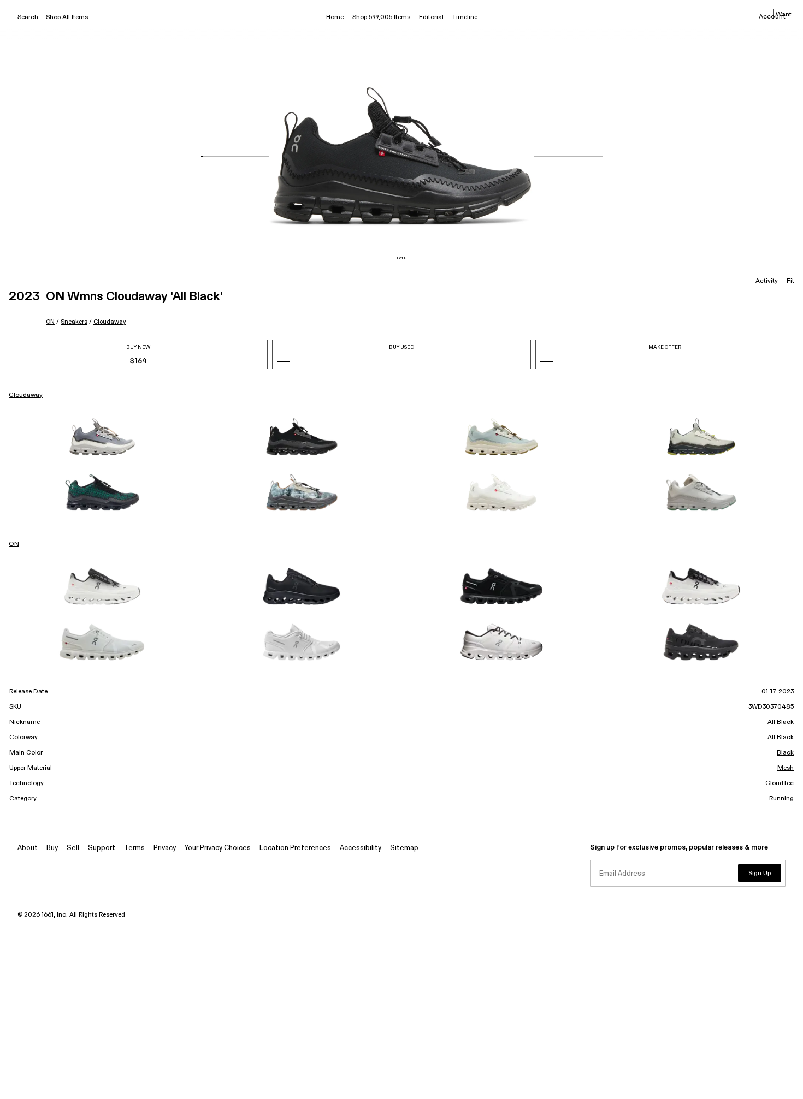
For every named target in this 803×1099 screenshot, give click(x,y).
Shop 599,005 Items (381, 17)
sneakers (74, 322)
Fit (790, 281)
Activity (766, 281)
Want (784, 14)
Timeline (464, 17)
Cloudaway (109, 322)
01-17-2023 (777, 691)
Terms (134, 848)
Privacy (164, 848)
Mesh (785, 768)
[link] (102, 437)
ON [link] (14, 544)
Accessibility (360, 848)
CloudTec (779, 783)
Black (785, 753)
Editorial (431, 17)
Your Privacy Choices (218, 848)
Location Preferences (295, 848)
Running (781, 798)
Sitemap (404, 848)
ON (50, 322)
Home (335, 17)
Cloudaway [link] (26, 395)
